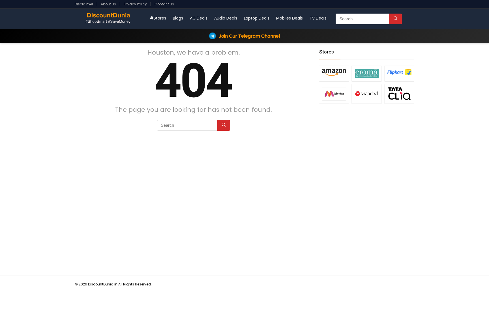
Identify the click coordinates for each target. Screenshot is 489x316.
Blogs (178, 18)
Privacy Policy (135, 4)
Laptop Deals (256, 18)
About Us (108, 4)
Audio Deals (225, 18)
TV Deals (318, 18)
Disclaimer (84, 4)
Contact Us (164, 4)
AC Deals (198, 18)
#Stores (158, 18)
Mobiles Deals (289, 18)
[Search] (395, 19)
